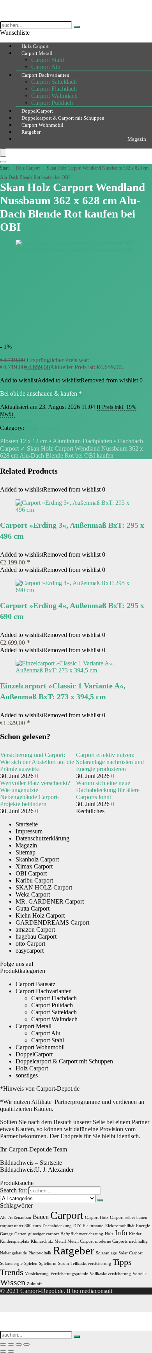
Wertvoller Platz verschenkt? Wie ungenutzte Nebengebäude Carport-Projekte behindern (35, 793)
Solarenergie (11, 1263)
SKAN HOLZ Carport (44, 887)
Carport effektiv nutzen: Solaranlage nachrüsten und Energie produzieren (110, 762)
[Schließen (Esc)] (26, 1344)
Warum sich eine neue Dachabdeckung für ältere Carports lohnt (108, 790)
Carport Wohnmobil (40, 1047)
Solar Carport (130, 1253)
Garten (20, 1234)
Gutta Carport (32, 908)
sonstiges (27, 1075)
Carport (66, 1215)
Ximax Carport (34, 866)
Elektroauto (93, 1226)
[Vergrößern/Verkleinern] (3, 1344)
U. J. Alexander (37, 1169)
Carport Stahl (47, 60)
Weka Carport (33, 894)
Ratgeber (31, 132)
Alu (3, 1217)
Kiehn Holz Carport (40, 915)
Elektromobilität (119, 1226)
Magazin (136, 139)
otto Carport (30, 943)
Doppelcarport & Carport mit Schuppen (64, 1061)
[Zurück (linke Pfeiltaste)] (3, 1351)
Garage (6, 1234)
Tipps (122, 1262)
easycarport (30, 950)
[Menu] (3, 153)
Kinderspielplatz (14, 1241)
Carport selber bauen (128, 1217)
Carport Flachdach (54, 88)
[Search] (3, 162)
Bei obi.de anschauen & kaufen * (41, 393)
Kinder (135, 1234)
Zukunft (34, 1284)
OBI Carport (15, 420)
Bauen (41, 1216)
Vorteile (140, 1274)
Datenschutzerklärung (42, 838)
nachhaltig (138, 1241)
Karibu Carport (34, 880)
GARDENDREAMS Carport (52, 922)
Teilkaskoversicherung (91, 1263)
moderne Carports (111, 1241)
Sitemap (25, 852)
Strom (63, 1263)
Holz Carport (28, 168)
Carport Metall (37, 53)
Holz (109, 1234)
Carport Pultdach (52, 1005)
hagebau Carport (36, 936)
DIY (77, 1226)
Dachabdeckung (57, 1226)
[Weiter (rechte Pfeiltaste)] (11, 1351)
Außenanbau (19, 1217)
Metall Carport (80, 1241)
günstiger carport (43, 1234)
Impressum (29, 831)
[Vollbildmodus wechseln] (11, 1344)
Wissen (12, 1282)
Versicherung (37, 1274)
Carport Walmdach (54, 95)
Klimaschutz (42, 1241)
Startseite (27, 824)
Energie (143, 1226)
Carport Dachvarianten (45, 75)
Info (121, 1233)
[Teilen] (19, 1344)
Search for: (13, 1190)
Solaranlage (106, 1253)
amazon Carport (35, 929)
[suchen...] (77, 27)
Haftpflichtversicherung (81, 1234)
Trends (11, 1272)
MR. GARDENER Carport (50, 901)
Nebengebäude (13, 1253)
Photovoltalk (39, 1253)
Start (4, 168)
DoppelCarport (34, 1054)
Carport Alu (45, 1033)
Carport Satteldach (54, 81)
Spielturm (48, 1263)
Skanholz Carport (37, 859)
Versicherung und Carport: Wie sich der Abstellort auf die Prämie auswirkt (37, 762)
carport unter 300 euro (20, 1226)
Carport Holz (96, 1217)
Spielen (30, 1263)
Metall (60, 1241)
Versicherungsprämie (69, 1274)
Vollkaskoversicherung (110, 1274)
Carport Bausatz (35, 984)
